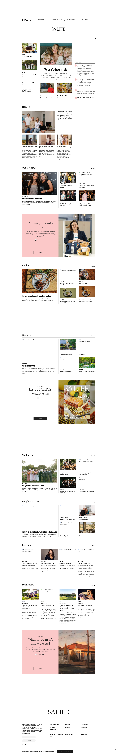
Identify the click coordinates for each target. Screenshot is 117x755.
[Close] (115, 749)
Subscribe (90, 38)
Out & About (52, 38)
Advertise (84, 734)
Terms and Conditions (56, 734)
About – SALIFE (69, 734)
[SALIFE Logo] (58, 29)
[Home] (29, 20)
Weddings (76, 38)
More (92, 168)
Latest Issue (43, 38)
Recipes (69, 38)
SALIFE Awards (27, 38)
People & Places (61, 38)
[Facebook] (22, 744)
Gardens (35, 38)
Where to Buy (54, 729)
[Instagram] (25, 744)
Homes (83, 38)
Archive (52, 736)
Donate (29, 740)
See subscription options (65, 751)
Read (40, 252)
